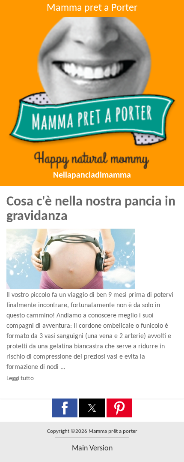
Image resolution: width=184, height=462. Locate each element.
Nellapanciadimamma (92, 175)
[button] (64, 408)
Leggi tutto (20, 378)
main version (92, 448)
